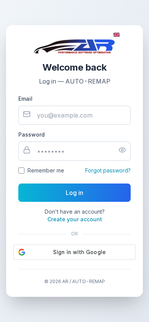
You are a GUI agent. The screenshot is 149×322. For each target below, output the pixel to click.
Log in (74, 192)
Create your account (74, 219)
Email (25, 98)
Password (31, 134)
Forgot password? (108, 170)
